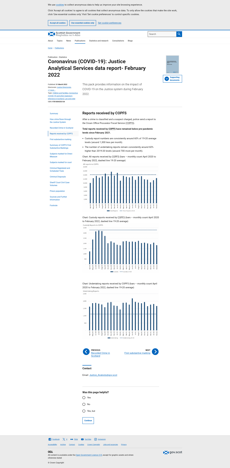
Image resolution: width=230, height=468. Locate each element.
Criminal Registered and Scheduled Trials (60, 169)
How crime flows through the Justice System (60, 120)
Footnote (53, 205)
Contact (72, 444)
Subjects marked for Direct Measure (61, 155)
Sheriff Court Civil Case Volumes (59, 183)
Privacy (124, 444)
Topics (59, 41)
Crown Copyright (93, 444)
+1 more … (51, 90)
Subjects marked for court (61, 162)
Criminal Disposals (58, 177)
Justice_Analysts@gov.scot (103, 375)
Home (50, 48)
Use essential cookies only (82, 23)
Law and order (70, 99)
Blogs (130, 41)
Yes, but (91, 411)
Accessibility (52, 444)
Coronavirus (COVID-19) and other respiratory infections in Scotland (63, 96)
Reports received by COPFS (61, 134)
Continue (88, 420)
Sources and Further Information (58, 198)
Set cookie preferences (109, 23)
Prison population (57, 191)
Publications (80, 41)
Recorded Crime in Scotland (61, 128)
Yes (89, 397)
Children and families (60, 93)
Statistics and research (98, 41)
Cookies (81, 444)
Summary (54, 113)
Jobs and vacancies (110, 444)
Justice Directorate (64, 87)
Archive (63, 444)
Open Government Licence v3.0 (89, 455)
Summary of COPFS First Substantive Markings (60, 146)
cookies (60, 4)
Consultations (118, 41)
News (68, 41)
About (50, 41)
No (88, 404)
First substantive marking (60, 139)
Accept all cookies (58, 23)
